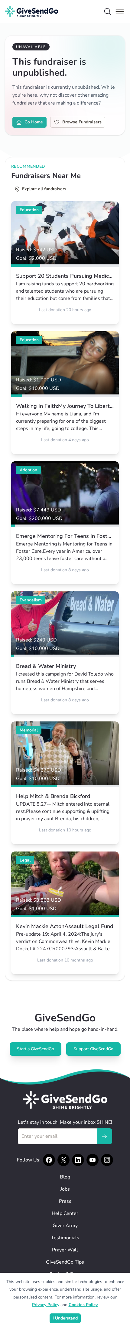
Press (65, 1201)
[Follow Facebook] (49, 1160)
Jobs (65, 1189)
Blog (65, 1177)
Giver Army (65, 1225)
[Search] (107, 11)
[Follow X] (63, 1160)
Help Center (65, 1213)
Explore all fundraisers (44, 189)
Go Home (33, 122)
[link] (65, 262)
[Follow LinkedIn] (78, 1160)
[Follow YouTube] (92, 1160)
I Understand (65, 1318)
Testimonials (65, 1237)
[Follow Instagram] (107, 1160)
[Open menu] (119, 11)
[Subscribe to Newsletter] (104, 1136)
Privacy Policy (45, 1305)
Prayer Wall (65, 1250)
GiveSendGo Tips (65, 1262)
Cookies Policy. (83, 1305)
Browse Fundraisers (82, 122)
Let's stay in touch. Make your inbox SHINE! (65, 1122)
